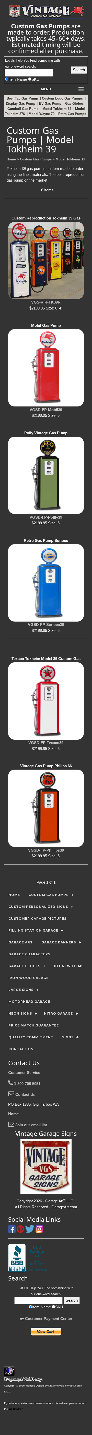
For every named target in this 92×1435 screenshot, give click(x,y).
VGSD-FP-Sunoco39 (46, 624)
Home (13, 1114)
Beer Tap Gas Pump (23, 98)
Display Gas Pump (21, 103)
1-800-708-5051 (26, 1083)
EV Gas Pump (50, 103)
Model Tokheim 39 (57, 109)
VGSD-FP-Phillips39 (46, 850)
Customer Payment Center (48, 1318)
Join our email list (30, 1125)
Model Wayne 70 (42, 114)
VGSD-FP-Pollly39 (46, 517)
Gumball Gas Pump (23, 109)
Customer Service (24, 1072)
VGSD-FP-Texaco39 (45, 742)
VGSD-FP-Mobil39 (46, 409)
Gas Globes (75, 103)
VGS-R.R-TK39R (46, 302)
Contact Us (24, 1094)
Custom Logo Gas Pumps (63, 98)
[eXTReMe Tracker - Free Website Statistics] (9, 1373)
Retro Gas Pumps (72, 114)
